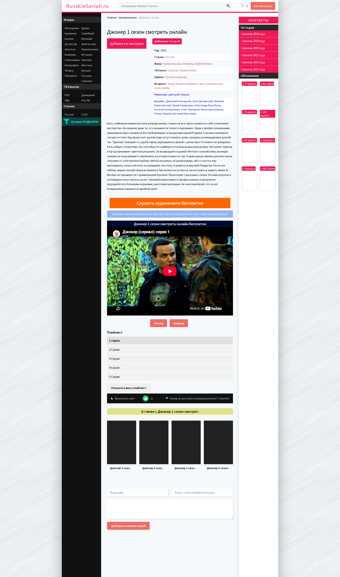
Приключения (203, 63)
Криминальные (172, 63)
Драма (85, 28)
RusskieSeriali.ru (87, 6)
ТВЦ (67, 100)
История (86, 54)
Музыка (86, 70)
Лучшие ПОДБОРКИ (84, 122)
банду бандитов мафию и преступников (192, 83)
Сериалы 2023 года (253, 69)
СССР (84, 114)
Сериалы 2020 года (253, 48)
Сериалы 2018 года (253, 34)
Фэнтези (70, 49)
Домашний (88, 95)
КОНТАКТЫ (259, 20)
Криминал (71, 33)
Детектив (71, 44)
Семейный (87, 33)
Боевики (188, 63)
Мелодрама (72, 28)
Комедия (70, 54)
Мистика (86, 65)
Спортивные (72, 60)
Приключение (89, 49)
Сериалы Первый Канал (182, 70)
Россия (169, 57)
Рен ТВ (85, 100)
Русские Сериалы (176, 77)
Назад (158, 323)
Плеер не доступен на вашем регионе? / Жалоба (199, 398)
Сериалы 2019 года (253, 41)
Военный (86, 38)
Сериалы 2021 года (253, 55)
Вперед (179, 323)
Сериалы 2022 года (253, 62)
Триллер (86, 60)
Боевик (69, 38)
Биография (72, 65)
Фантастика (88, 44)
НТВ (67, 95)
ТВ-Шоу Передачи (71, 73)
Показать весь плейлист (128, 388)
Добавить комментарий (128, 526)
